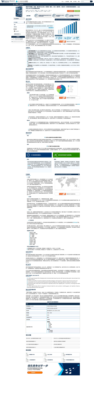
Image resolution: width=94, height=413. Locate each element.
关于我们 (75, 1)
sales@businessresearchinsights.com (18, 41)
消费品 (16, 4)
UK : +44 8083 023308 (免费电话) (18, 39)
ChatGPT (17, 31)
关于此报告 (15, 22)
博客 (71, 1)
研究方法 (15, 26)
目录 (14, 24)
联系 (79, 1)
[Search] (91, 1)
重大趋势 (67, 1)
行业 (63, 1)
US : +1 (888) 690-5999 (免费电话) (18, 38)
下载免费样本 (63, 41)
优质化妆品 (75, 222)
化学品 (28, 165)
